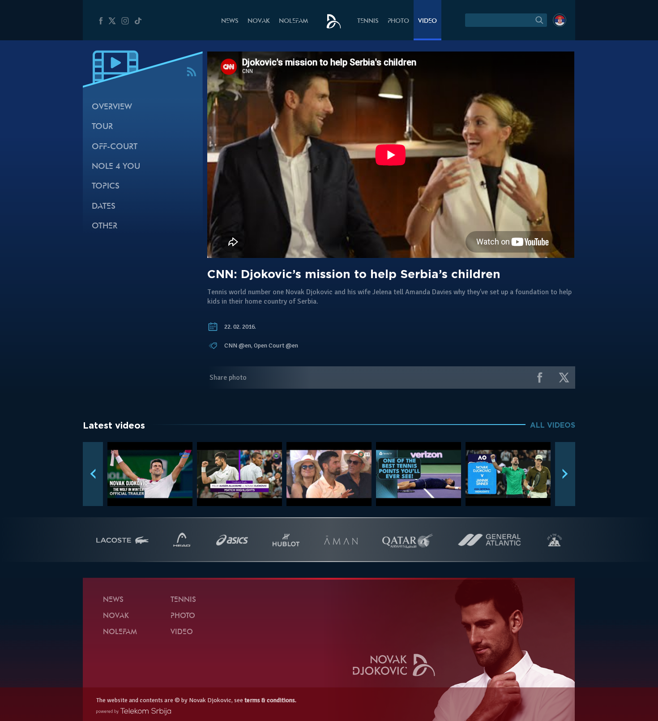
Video (427, 21)
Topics (106, 186)
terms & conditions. (270, 700)
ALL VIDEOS (552, 425)
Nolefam (293, 21)
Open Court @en (276, 345)
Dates (103, 206)
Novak (259, 21)
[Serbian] (559, 20)
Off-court (114, 147)
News (230, 21)
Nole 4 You (116, 167)
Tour (102, 127)
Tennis (368, 21)
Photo (398, 21)
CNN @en (237, 345)
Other (104, 226)
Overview (112, 107)
